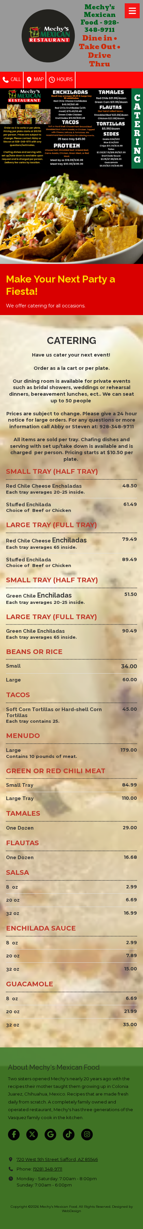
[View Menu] (132, 10)
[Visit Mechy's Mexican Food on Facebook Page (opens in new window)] (14, 1134)
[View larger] (71, 128)
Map (38, 79)
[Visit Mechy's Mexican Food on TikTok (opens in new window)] (68, 1134)
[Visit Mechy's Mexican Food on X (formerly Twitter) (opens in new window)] (32, 1134)
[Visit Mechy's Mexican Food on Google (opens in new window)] (50, 1134)
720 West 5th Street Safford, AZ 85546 (57, 1159)
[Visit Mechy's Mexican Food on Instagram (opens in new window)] (87, 1134)
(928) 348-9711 (47, 1169)
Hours (64, 79)
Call (15, 79)
